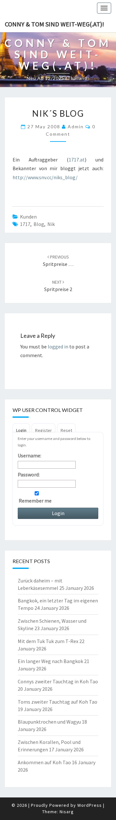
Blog (39, 224)
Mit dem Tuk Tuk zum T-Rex (48, 641)
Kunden (28, 216)
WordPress (89, 805)
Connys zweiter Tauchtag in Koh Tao (58, 681)
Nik (51, 224)
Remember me (35, 500)
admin (76, 126)
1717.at (77, 159)
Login (21, 430)
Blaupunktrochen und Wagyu (49, 721)
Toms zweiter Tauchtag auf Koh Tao (57, 701)
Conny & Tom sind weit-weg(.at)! (54, 24)
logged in (58, 346)
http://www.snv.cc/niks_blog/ (45, 177)
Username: (29, 455)
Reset (66, 430)
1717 (25, 224)
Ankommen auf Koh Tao (44, 762)
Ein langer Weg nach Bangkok (50, 661)
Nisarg (67, 812)
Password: (29, 474)
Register (43, 430)
